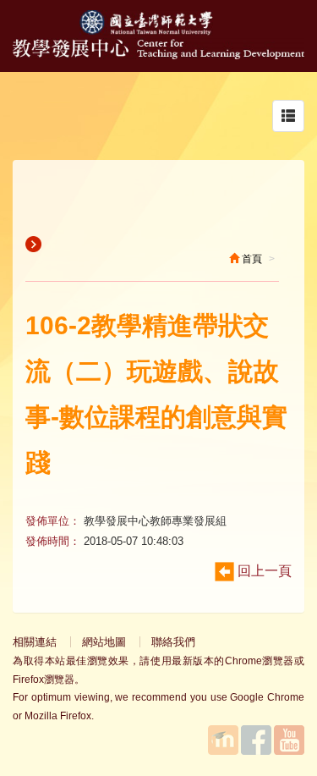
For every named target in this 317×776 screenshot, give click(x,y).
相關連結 (35, 642)
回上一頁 (263, 571)
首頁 (250, 259)
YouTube (289, 740)
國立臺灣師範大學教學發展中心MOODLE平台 (223, 740)
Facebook (256, 740)
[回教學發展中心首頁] (158, 54)
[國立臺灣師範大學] (158, 31)
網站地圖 (104, 642)
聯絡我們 (173, 642)
